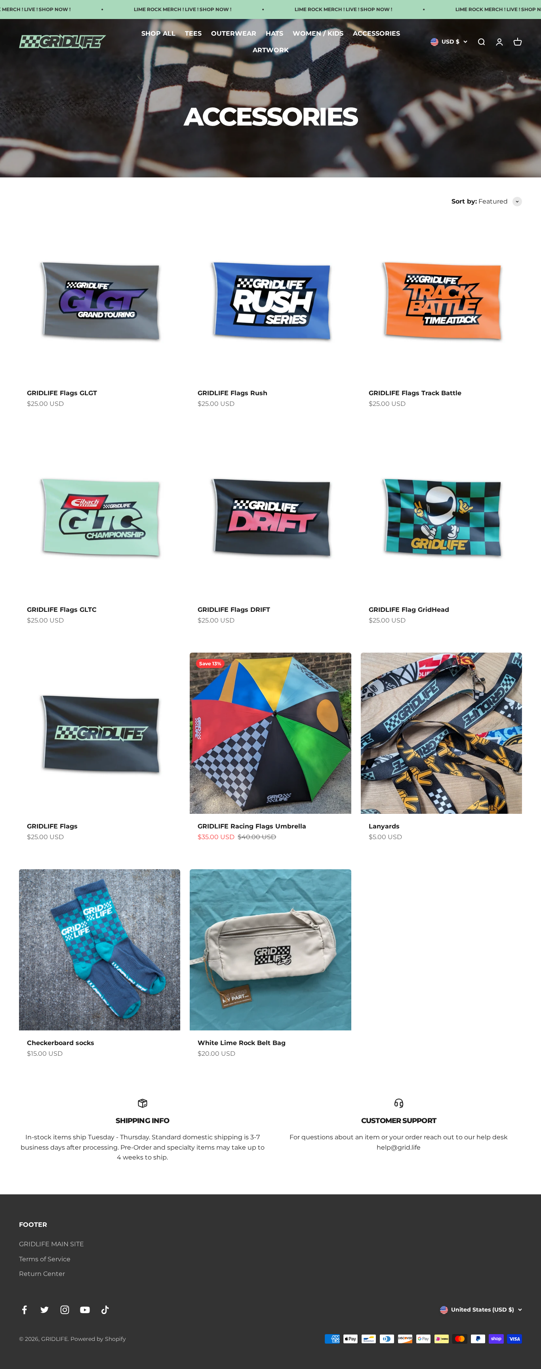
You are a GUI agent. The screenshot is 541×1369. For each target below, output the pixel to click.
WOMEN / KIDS (318, 33)
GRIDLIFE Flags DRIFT (234, 609)
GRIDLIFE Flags (52, 826)
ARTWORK (271, 50)
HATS (274, 33)
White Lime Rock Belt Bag (242, 1043)
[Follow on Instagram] (64, 1309)
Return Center (42, 1274)
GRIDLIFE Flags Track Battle (415, 393)
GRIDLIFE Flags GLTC (62, 609)
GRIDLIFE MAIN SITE (51, 1244)
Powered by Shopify (98, 1338)
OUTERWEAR (233, 33)
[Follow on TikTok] (105, 1309)
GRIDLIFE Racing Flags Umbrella (252, 826)
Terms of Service (44, 1259)
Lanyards (384, 826)
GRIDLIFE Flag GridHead (409, 609)
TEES (193, 33)
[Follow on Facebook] (24, 1309)
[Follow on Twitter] (44, 1309)
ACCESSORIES (376, 33)
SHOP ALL (158, 33)
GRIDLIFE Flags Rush (232, 393)
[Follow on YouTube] (85, 1309)
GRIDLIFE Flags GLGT (62, 393)
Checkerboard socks (60, 1043)
